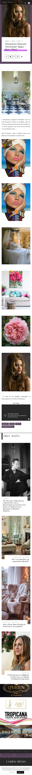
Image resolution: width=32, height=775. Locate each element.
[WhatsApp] (18, 56)
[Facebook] (6, 56)
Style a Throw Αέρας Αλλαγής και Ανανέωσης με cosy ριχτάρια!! (14, 625)
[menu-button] (29, 3)
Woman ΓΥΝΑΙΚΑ (8, 426)
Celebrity (6, 498)
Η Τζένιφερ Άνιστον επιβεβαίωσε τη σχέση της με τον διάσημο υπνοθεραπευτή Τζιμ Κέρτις (18, 677)
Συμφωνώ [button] (20, 772)
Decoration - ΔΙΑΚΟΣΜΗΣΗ (21, 557)
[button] (25, 2)
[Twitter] (10, 56)
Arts (13, 41)
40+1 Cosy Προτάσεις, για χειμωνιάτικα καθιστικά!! (20, 560)
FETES (19, 41)
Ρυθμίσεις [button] (12, 772)
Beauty (7, 41)
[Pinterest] (14, 56)
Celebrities (25, 672)
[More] (21, 56)
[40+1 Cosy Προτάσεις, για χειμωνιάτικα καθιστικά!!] (16, 537)
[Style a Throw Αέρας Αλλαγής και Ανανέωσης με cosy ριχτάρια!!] (16, 595)
